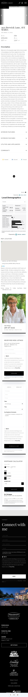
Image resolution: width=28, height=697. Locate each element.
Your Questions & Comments (10, 412)
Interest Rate (7, 481)
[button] (2, 15)
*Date (5, 401)
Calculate (14, 489)
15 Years (14, 466)
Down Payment (7, 476)
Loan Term (7, 464)
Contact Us (9, 387)
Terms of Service (9, 451)
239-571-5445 (20, 3)
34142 (25, 288)
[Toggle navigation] (25, 2)
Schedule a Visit (18, 387)
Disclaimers (14, 683)
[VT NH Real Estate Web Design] (17, 692)
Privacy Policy (17, 440)
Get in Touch (14, 645)
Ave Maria (19, 288)
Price (5, 470)
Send (14, 576)
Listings (7, 288)
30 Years (8, 466)
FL (10, 288)
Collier (14, 288)
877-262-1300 (4, 633)
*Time (5, 406)
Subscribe (14, 373)
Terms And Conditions (14, 686)
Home (2, 288)
